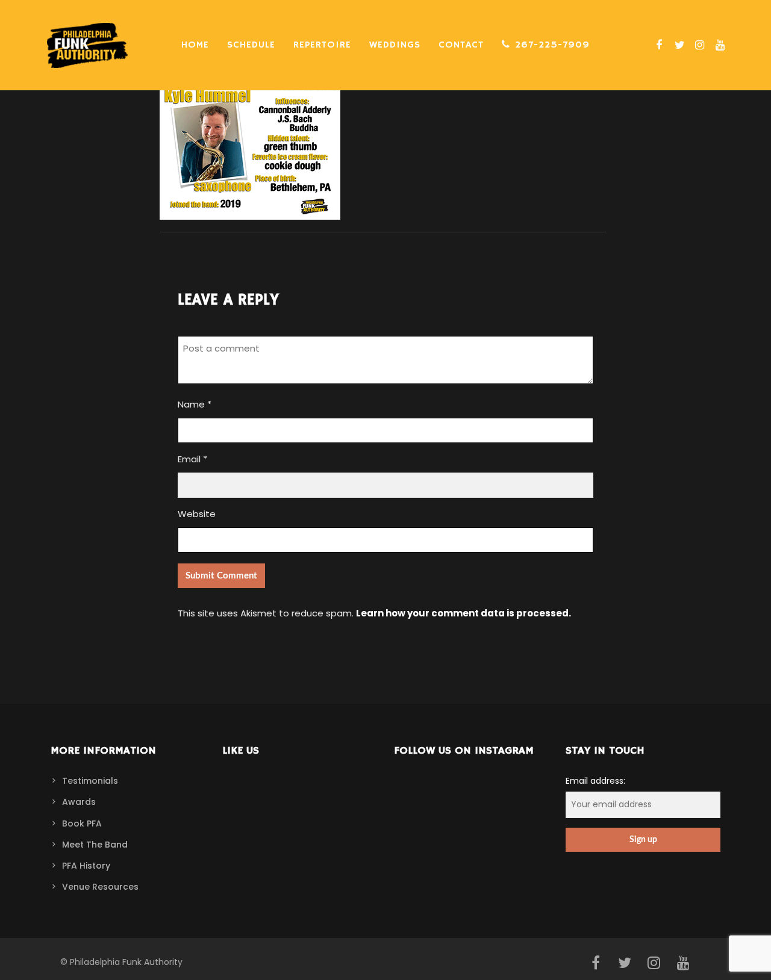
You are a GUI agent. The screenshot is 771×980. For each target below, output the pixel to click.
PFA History (86, 866)
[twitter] (678, 45)
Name (194, 404)
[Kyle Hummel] (250, 212)
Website (197, 513)
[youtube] (718, 45)
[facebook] (658, 45)
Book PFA (82, 823)
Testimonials (90, 781)
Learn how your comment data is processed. (463, 613)
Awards (79, 802)
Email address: (595, 781)
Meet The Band (95, 845)
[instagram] (698, 45)
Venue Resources (100, 887)
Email (192, 459)
